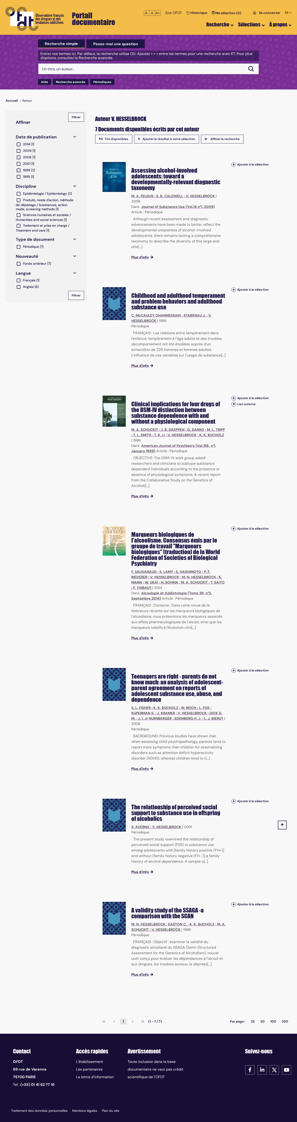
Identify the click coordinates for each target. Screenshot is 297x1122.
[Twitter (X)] (274, 1069)
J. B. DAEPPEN (172, 429)
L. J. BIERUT (213, 718)
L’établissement (89, 1061)
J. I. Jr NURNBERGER (155, 718)
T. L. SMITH (142, 435)
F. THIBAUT (142, 587)
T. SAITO (217, 582)
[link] (104, 1021)
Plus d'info (140, 257)
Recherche (217, 24)
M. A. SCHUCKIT (144, 429)
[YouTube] (286, 1069)
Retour (27, 101)
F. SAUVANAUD (144, 571)
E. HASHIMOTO (188, 571)
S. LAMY (166, 571)
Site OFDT (173, 12)
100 (273, 1021)
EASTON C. (177, 924)
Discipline (26, 186)
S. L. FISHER (141, 708)
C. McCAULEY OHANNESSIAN (156, 315)
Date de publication (36, 137)
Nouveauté (27, 256)
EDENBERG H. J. (187, 718)
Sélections (249, 24)
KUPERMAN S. (142, 713)
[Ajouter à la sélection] (233, 164)
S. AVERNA (140, 827)
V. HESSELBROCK (200, 196)
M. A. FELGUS (142, 196)
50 (262, 1021)
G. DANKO (195, 429)
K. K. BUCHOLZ (211, 435)
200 (285, 1021)
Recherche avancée (70, 82)
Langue (23, 273)
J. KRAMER (166, 713)
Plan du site (110, 1111)
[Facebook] (250, 1069)
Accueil (12, 101)
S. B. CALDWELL (169, 196)
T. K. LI (159, 435)
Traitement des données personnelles (39, 1111)
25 (253, 1021)
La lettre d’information (95, 1076)
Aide (44, 82)
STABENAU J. (195, 315)
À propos (278, 24)
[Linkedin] (262, 1069)
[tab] (61, 43)
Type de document (35, 239)
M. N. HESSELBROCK (199, 577)
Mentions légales (84, 1111)
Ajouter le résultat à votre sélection (168, 139)
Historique (198, 13)
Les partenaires (89, 1069)
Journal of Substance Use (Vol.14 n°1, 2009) (178, 206)
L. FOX (204, 708)
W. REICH (188, 708)
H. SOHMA (169, 582)
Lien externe (246, 404)
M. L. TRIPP (216, 429)
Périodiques (102, 82)
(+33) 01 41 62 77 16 (37, 1084)
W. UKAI (151, 582)
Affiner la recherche (225, 139)
